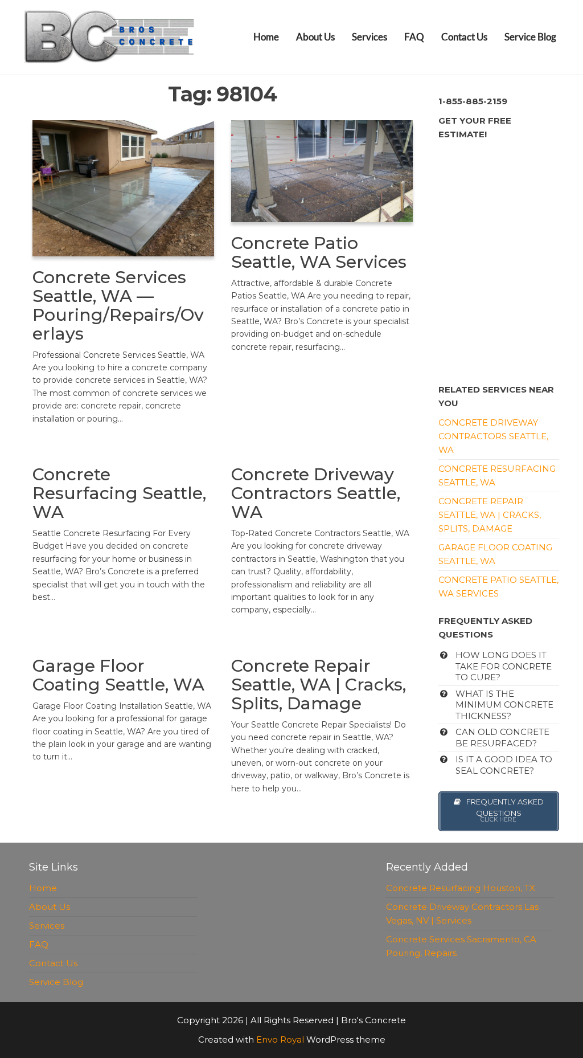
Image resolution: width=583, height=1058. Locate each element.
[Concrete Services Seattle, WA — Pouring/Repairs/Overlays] (123, 187)
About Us (315, 37)
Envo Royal (280, 1039)
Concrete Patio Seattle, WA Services (319, 252)
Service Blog (530, 37)
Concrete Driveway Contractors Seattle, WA (315, 493)
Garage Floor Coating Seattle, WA (118, 675)
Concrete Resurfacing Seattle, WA (119, 493)
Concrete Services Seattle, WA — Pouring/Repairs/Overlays (118, 305)
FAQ (414, 37)
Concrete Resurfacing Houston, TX (460, 888)
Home (266, 37)
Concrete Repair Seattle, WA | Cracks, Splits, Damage (318, 684)
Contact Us (464, 37)
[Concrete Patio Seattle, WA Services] (322, 170)
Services (369, 37)
